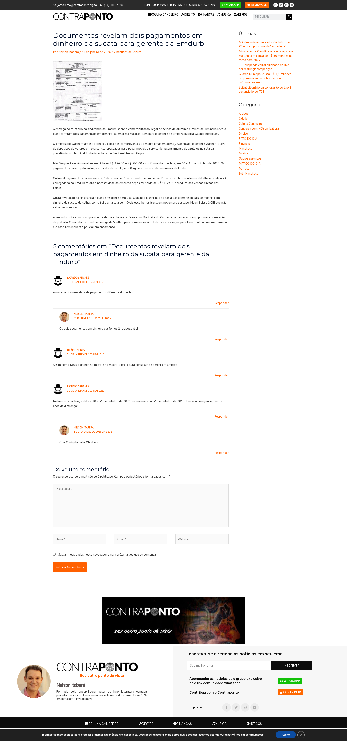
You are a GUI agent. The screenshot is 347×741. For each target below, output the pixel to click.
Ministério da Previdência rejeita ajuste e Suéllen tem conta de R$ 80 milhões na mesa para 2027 (266, 55)
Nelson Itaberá (84, 314)
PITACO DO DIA (249, 163)
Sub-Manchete (248, 173)
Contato (209, 4)
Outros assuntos (250, 158)
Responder (221, 303)
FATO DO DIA (248, 138)
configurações (255, 735)
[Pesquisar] (289, 17)
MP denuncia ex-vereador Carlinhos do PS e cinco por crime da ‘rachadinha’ (264, 44)
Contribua (195, 4)
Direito (189, 14)
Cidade (243, 118)
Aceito (286, 735)
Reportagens (178, 4)
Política (244, 168)
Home (147, 4)
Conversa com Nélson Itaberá (259, 128)
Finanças (207, 14)
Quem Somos (160, 4)
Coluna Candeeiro (164, 14)
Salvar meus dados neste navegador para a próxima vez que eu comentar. (107, 554)
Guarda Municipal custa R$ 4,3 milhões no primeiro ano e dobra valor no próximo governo (265, 78)
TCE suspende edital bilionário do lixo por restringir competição (264, 67)
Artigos (242, 14)
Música (225, 14)
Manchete (245, 148)
